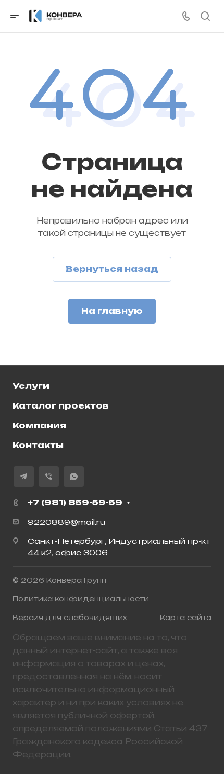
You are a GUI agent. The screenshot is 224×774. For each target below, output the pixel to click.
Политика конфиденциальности (81, 599)
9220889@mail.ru (66, 522)
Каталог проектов (61, 406)
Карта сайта (185, 617)
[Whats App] (74, 476)
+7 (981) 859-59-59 (75, 502)
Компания (39, 425)
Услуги (31, 386)
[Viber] (49, 476)
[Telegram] (24, 476)
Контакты (38, 445)
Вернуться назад (112, 269)
